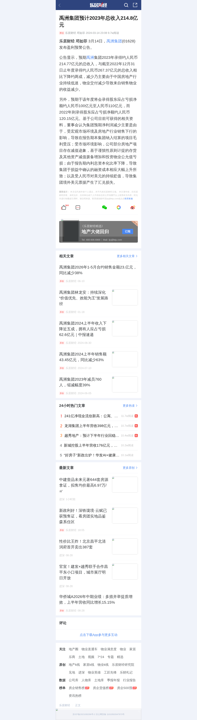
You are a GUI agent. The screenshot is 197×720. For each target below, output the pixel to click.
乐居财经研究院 (123, 664)
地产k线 (74, 664)
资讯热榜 (75, 695)
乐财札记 (126, 672)
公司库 (73, 680)
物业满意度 (109, 649)
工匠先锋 (110, 672)
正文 (78, 705)
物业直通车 (89, 649)
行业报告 (129, 680)
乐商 (72, 657)
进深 (81, 672)
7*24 (100, 657)
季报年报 (113, 680)
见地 (72, 672)
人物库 (86, 680)
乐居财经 (70, 32)
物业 (123, 649)
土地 (81, 657)
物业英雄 (94, 672)
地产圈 (73, 649)
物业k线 (103, 664)
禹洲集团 (114, 41)
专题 (110, 657)
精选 (120, 657)
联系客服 (129, 198)
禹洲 (90, 57)
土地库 (99, 680)
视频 (91, 657)
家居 (132, 649)
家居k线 (88, 664)
